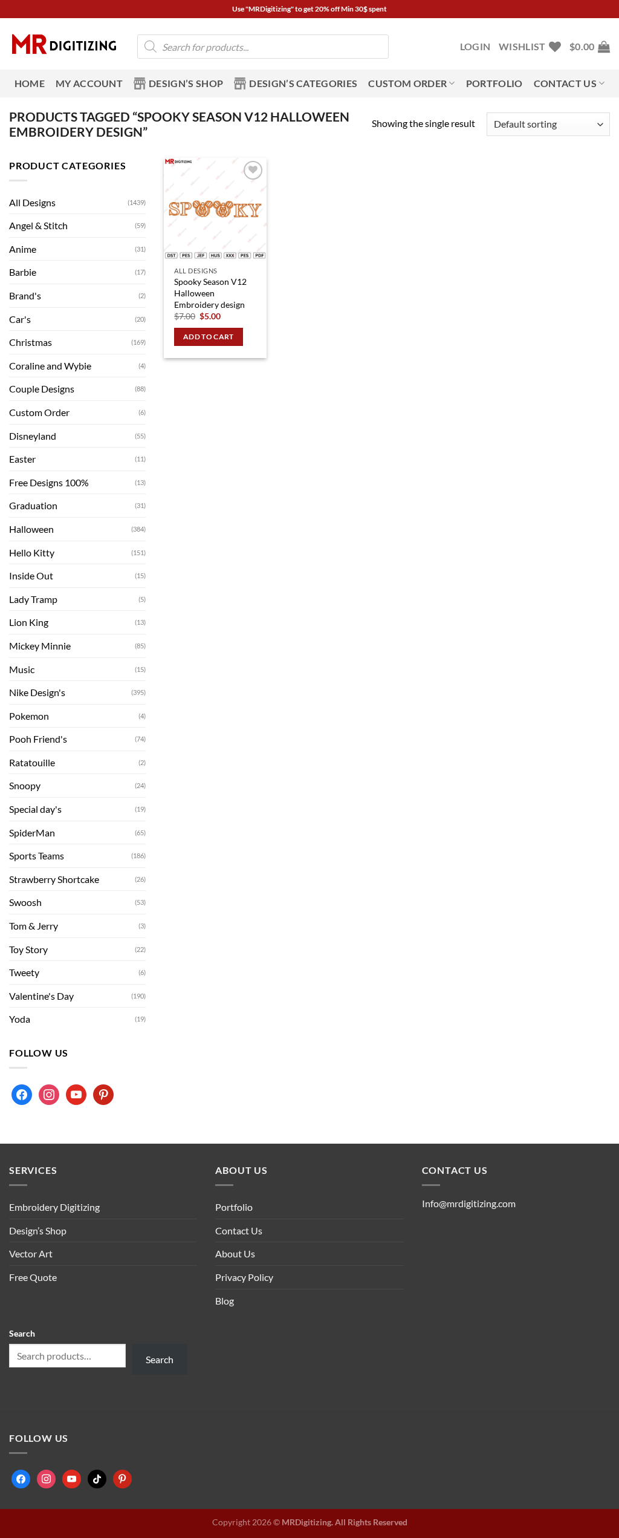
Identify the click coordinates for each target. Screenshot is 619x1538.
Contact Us (238, 1230)
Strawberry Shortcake (54, 879)
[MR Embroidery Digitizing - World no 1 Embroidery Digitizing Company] (64, 44)
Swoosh (25, 902)
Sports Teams (36, 855)
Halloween (31, 529)
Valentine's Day (41, 996)
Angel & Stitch (38, 225)
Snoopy (25, 785)
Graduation (33, 505)
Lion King (28, 622)
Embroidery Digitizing (54, 1207)
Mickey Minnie (40, 645)
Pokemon (29, 716)
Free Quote (33, 1277)
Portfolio (494, 83)
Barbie (22, 272)
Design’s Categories (303, 83)
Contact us (565, 83)
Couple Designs (41, 388)
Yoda (19, 1019)
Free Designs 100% (49, 482)
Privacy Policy (244, 1277)
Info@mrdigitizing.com (469, 1203)
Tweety (24, 972)
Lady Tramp (33, 599)
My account (89, 83)
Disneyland (32, 436)
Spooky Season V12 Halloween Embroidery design (210, 292)
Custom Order (407, 83)
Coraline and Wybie (50, 365)
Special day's (35, 809)
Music (21, 669)
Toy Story (28, 949)
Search (22, 1333)
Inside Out (31, 575)
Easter (22, 458)
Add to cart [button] (208, 337)
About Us (235, 1253)
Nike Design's (37, 692)
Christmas (30, 342)
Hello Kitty (31, 552)
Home (30, 83)
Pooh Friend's (38, 739)
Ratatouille (32, 762)
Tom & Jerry (33, 925)
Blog (224, 1300)
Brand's (25, 295)
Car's (20, 319)
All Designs (32, 202)
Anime (22, 249)
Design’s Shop (186, 83)
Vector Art (31, 1253)
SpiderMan (32, 832)
